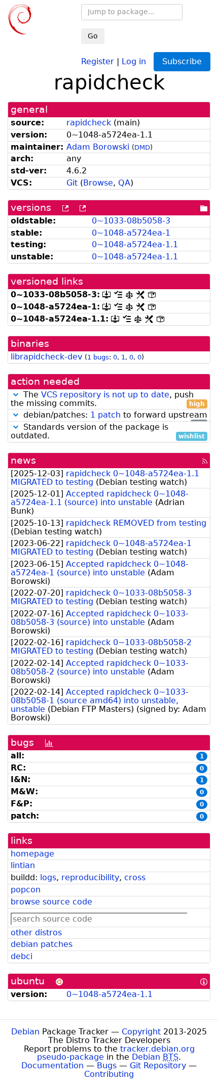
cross (135, 877)
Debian (25, 1031)
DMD (142, 147)
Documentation (52, 1065)
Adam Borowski (97, 147)
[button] (15, 394)
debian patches (41, 944)
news (23, 460)
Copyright (141, 1031)
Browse (98, 183)
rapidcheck (88, 122)
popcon (26, 889)
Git (72, 183)
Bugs (107, 1065)
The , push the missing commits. (108, 399)
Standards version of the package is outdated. (108, 431)
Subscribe (182, 61)
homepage (32, 853)
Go (93, 36)
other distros (36, 932)
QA (124, 183)
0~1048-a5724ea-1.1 (135, 244)
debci (21, 956)
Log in (134, 61)
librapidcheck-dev (46, 356)
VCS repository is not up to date (105, 394)
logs (48, 877)
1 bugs (98, 357)
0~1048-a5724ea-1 (131, 233)
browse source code (51, 902)
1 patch (105, 415)
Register (97, 61)
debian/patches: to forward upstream (114, 415)
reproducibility (90, 877)
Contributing (109, 1074)
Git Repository (158, 1065)
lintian (23, 865)
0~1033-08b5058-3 (131, 220)
